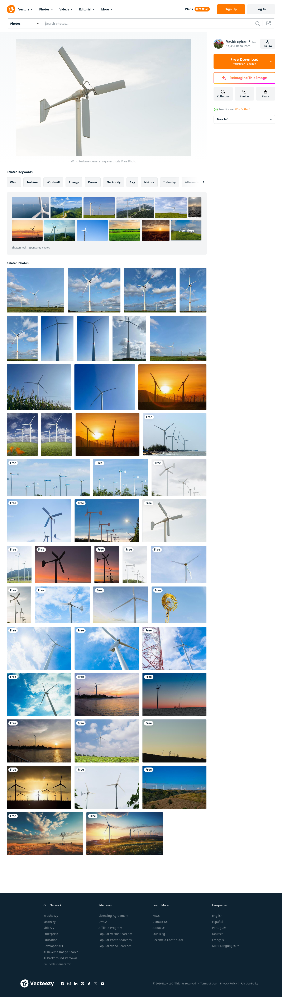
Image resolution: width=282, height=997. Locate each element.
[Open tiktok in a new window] (89, 983)
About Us (159, 928)
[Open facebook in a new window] (62, 983)
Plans (189, 9)
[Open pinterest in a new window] (82, 983)
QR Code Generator (57, 964)
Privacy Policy (228, 983)
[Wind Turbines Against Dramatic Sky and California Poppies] (22, 434)
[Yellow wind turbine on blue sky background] (179, 604)
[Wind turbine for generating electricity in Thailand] (39, 648)
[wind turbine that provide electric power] (107, 740)
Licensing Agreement (113, 916)
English (217, 916)
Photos (44, 9)
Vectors (23, 9)
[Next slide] (200, 182)
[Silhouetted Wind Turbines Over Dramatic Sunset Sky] (172, 387)
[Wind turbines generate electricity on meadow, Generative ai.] (45, 833)
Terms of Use (208, 983)
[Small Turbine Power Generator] (62, 604)
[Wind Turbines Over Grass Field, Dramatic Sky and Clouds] (56, 434)
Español (217, 922)
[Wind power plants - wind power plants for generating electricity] (35, 290)
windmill (53, 182)
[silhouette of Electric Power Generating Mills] (174, 740)
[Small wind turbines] (107, 787)
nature (149, 182)
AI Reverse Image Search (60, 952)
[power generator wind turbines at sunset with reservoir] (39, 740)
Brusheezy (50, 916)
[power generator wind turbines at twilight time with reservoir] (107, 694)
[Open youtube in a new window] (102, 983)
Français (218, 940)
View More (186, 230)
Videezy (48, 928)
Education (50, 940)
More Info (223, 119)
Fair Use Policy (249, 983)
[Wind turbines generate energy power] (39, 787)
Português (219, 928)
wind (14, 182)
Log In (261, 9)
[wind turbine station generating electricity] (174, 787)
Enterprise (50, 934)
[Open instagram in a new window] (69, 983)
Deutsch (218, 934)
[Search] (257, 23)
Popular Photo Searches (115, 940)
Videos (64, 9)
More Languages (224, 945)
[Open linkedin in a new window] (75, 983)
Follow (268, 46)
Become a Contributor (168, 940)
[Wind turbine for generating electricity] (107, 648)
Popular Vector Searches (116, 934)
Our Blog (159, 934)
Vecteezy (49, 922)
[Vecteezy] (11, 9)
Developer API (53, 946)
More (105, 9)
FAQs (156, 916)
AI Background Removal (60, 958)
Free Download (244, 61)
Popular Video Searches (115, 946)
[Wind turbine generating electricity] (174, 520)
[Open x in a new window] (95, 983)
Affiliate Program (110, 928)
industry (169, 182)
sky (132, 182)
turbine (32, 182)
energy (74, 182)
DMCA (103, 922)
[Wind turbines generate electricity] (174, 434)
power (92, 182)
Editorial (85, 9)
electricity (113, 182)
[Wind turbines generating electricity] (48, 477)
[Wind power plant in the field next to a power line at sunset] (174, 694)
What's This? (242, 109)
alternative (193, 182)
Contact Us (160, 922)
